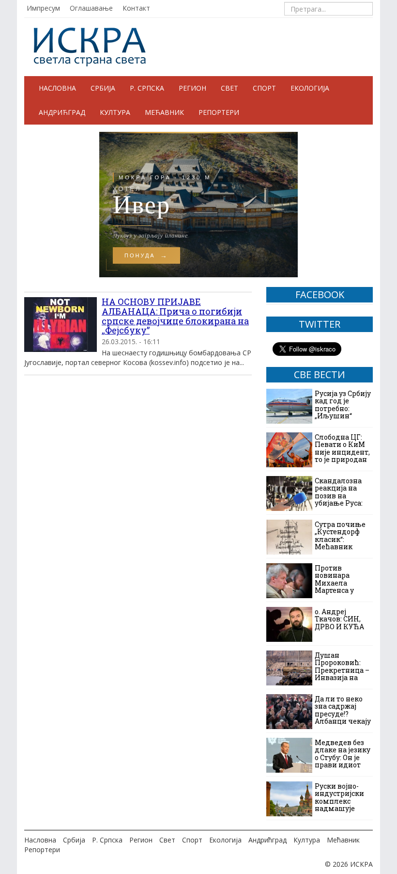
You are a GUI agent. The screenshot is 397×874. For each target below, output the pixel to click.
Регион (192, 88)
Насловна (57, 88)
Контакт (136, 8)
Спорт (264, 88)
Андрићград (62, 112)
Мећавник (164, 112)
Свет (229, 88)
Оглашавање (91, 8)
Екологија (309, 88)
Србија (103, 88)
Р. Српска (147, 88)
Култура (115, 112)
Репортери (218, 112)
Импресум (43, 8)
